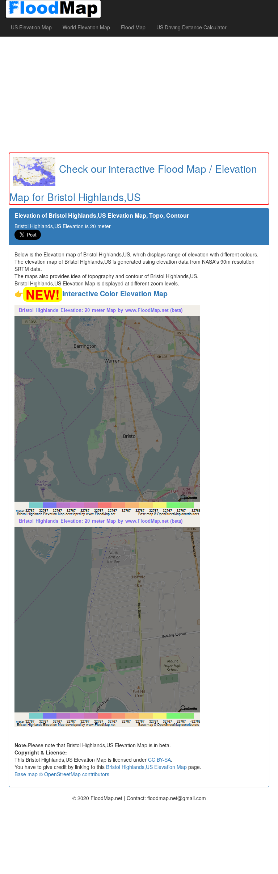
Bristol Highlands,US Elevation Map (146, 766)
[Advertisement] (139, 94)
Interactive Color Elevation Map (115, 293)
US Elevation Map (31, 27)
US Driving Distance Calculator (191, 27)
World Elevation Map (86, 27)
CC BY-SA (159, 759)
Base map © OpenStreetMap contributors (61, 774)
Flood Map (133, 27)
